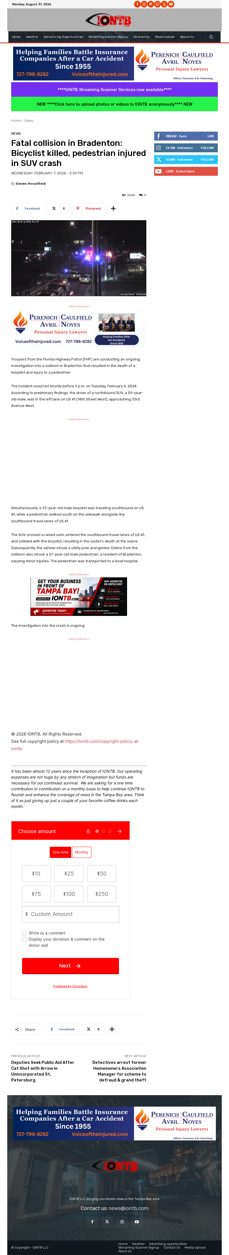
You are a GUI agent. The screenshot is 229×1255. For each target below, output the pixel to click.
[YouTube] (136, 1221)
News (29, 120)
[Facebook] (137, 4)
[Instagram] (144, 4)
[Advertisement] (78, 461)
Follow (207, 148)
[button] (211, 37)
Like (210, 136)
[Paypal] (150, 4)
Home (16, 120)
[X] (164, 4)
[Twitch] (157, 4)
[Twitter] (107, 1221)
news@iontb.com (129, 1208)
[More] (113, 208)
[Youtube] (171, 4)
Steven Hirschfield (31, 183)
